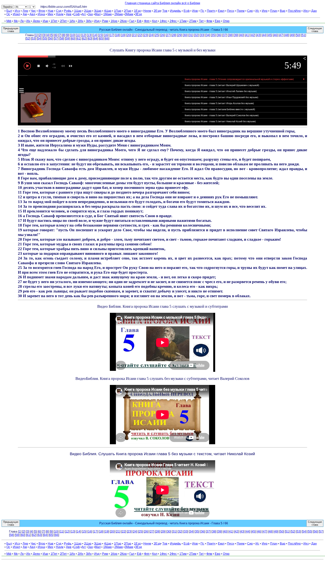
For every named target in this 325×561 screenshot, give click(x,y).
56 (50, 38)
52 (28, 38)
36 (219, 35)
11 (78, 35)
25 (157, 35)
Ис (257, 10)
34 (207, 35)
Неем (147, 10)
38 (230, 35)
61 (78, 38)
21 (134, 35)
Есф (187, 10)
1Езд (137, 10)
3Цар (97, 10)
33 (202, 35)
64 (95, 38)
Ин (28, 21)
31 (190, 35)
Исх (17, 10)
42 (252, 35)
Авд (32, 14)
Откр (226, 21)
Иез (306, 10)
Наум (59, 14)
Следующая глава (315, 30)
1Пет (54, 21)
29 (179, 35)
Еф (139, 21)
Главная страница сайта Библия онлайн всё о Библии (162, 3)
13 (89, 35)
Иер (264, 10)
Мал (98, 14)
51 (303, 35)
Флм (209, 21)
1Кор (114, 21)
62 (84, 38)
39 (236, 35)
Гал (131, 21)
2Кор (123, 21)
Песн (230, 10)
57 (56, 38)
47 (281, 35)
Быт (9, 10)
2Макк (118, 14)
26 (162, 35)
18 (117, 35)
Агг (84, 14)
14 (94, 35)
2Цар (87, 10)
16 (106, 35)
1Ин (72, 21)
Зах (90, 14)
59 (67, 38)
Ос (8, 14)
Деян (36, 21)
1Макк (107, 14)
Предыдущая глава (10, 30)
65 (101, 38)
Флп (147, 21)
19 (123, 35)
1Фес (163, 21)
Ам (25, 14)
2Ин (80, 21)
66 (107, 38)
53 (33, 38)
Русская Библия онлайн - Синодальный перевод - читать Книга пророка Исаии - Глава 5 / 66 (163, 29)
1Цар (77, 10)
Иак (45, 21)
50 (298, 35)
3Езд (138, 14)
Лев (25, 10)
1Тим (183, 21)
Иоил (16, 14)
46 (275, 35)
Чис (33, 10)
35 (213, 35)
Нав (50, 10)
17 (111, 35)
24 (151, 35)
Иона (41, 14)
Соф (76, 14)
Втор (42, 10)
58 (61, 38)
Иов (195, 10)
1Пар (117, 10)
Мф (8, 21)
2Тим (192, 21)
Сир (250, 10)
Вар (282, 10)
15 (100, 35)
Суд (58, 10)
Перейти (7, 6)
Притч (211, 10)
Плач (273, 10)
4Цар (107, 10)
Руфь (67, 10)
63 (90, 38)
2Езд (157, 10)
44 (264, 35)
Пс (202, 10)
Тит (201, 21)
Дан (314, 10)
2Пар (127, 10)
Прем (241, 10)
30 (185, 35)
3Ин (89, 21)
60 (73, 38)
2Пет (63, 21)
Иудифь (175, 10)
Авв (68, 14)
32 (196, 35)
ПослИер (294, 10)
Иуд (96, 21)
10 (72, 35)
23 (145, 35)
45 (269, 35)
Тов (164, 10)
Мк (16, 21)
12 (83, 35)
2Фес (173, 21)
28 (173, 35)
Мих (50, 14)
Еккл (221, 10)
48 (286, 35)
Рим (105, 21)
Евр (217, 21)
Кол (154, 21)
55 (44, 38)
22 (140, 35)
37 (224, 35)
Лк (22, 21)
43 (258, 35)
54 (39, 38)
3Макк (129, 14)
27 (168, 35)
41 (247, 35)
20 (128, 35)
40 (241, 35)
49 (292, 35)
